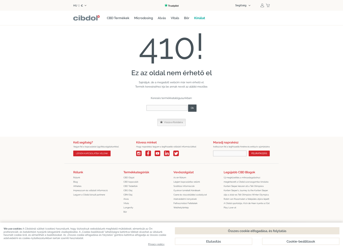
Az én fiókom (179, 177)
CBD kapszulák (130, 182)
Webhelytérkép (181, 207)
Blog (75, 182)
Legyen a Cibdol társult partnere (89, 194)
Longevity (128, 207)
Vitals (126, 203)
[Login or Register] (262, 5)
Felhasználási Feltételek (185, 203)
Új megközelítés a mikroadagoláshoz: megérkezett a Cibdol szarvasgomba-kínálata (246, 179)
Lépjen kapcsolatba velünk (92, 153)
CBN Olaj (127, 194)
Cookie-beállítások (301, 241)
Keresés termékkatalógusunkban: (171, 98)
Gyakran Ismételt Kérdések (186, 190)
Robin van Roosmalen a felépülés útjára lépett (246, 199)
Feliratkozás (259, 153)
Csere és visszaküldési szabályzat (190, 194)
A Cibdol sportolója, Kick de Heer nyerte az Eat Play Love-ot (247, 205)
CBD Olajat (128, 177)
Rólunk (76, 177)
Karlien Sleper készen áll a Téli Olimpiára (244, 186)
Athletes (77, 186)
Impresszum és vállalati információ (90, 190)
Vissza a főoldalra (173, 122)
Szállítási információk (184, 186)
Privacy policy (156, 244)
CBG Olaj (127, 190)
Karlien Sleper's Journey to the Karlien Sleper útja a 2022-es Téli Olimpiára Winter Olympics (246, 192)
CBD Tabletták (130, 186)
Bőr (125, 212)
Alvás (126, 199)
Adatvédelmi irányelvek (185, 199)
